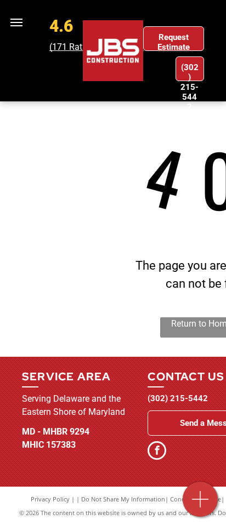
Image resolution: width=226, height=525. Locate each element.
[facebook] (157, 452)
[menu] (16, 22)
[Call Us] (200, 505)
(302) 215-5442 (178, 398)
